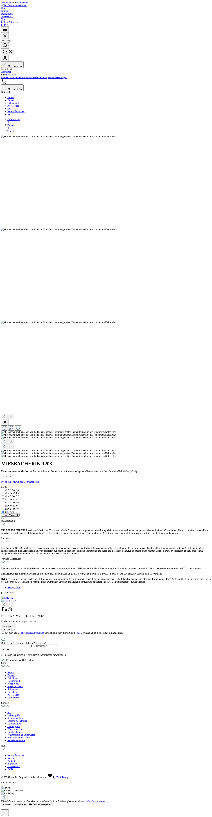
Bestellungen (60, 77)
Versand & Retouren (17, 721)
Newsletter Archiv (16, 740)
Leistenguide (13, 715)
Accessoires (13, 695)
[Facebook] (2, 610)
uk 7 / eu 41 (11, 512)
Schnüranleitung (15, 718)
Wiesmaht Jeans (15, 686)
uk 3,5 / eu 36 (12, 490)
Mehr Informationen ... (97, 801)
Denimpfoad (13, 681)
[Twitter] (6, 610)
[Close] (5, 36)
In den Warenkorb (10, 515)
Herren (10, 672)
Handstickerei (14, 732)
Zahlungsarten (47, 77)
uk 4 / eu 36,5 (12, 493)
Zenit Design (62, 777)
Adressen (35, 77)
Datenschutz (13, 766)
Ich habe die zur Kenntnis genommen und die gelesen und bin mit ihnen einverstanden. (64, 632)
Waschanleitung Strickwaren (21, 734)
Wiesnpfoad (13, 683)
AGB (79, 632)
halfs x (10, 758)
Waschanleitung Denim (18, 737)
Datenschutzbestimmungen (31, 632)
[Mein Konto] (5, 58)
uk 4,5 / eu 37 (12, 496)
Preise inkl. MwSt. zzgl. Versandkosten (20, 481)
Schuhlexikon (14, 723)
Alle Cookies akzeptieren (40, 804)
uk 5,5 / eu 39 (12, 502)
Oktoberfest (13, 697)
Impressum (12, 763)
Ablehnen (6, 804)
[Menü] (5, 29)
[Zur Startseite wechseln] (14, 5)
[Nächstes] (11, 416)
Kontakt (11, 761)
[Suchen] (5, 45)
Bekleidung (13, 678)
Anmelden (6, 2)
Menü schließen (15, 66)
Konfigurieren (20, 804)
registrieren (22, 2)
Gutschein (12, 692)
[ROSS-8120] (8, 600)
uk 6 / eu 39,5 (12, 505)
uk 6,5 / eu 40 (12, 508)
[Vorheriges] (4, 416)
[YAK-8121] (8, 598)
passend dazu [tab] (14, 587)
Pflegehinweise (14, 729)
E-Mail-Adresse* (10, 621)
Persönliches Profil (20, 77)
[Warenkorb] (3, 83)
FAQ (9, 712)
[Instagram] (10, 610)
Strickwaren (13, 689)
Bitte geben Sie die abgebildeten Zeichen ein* (23, 643)
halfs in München (16, 755)
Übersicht (6, 77)
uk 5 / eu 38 (11, 499)
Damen (11, 675)
